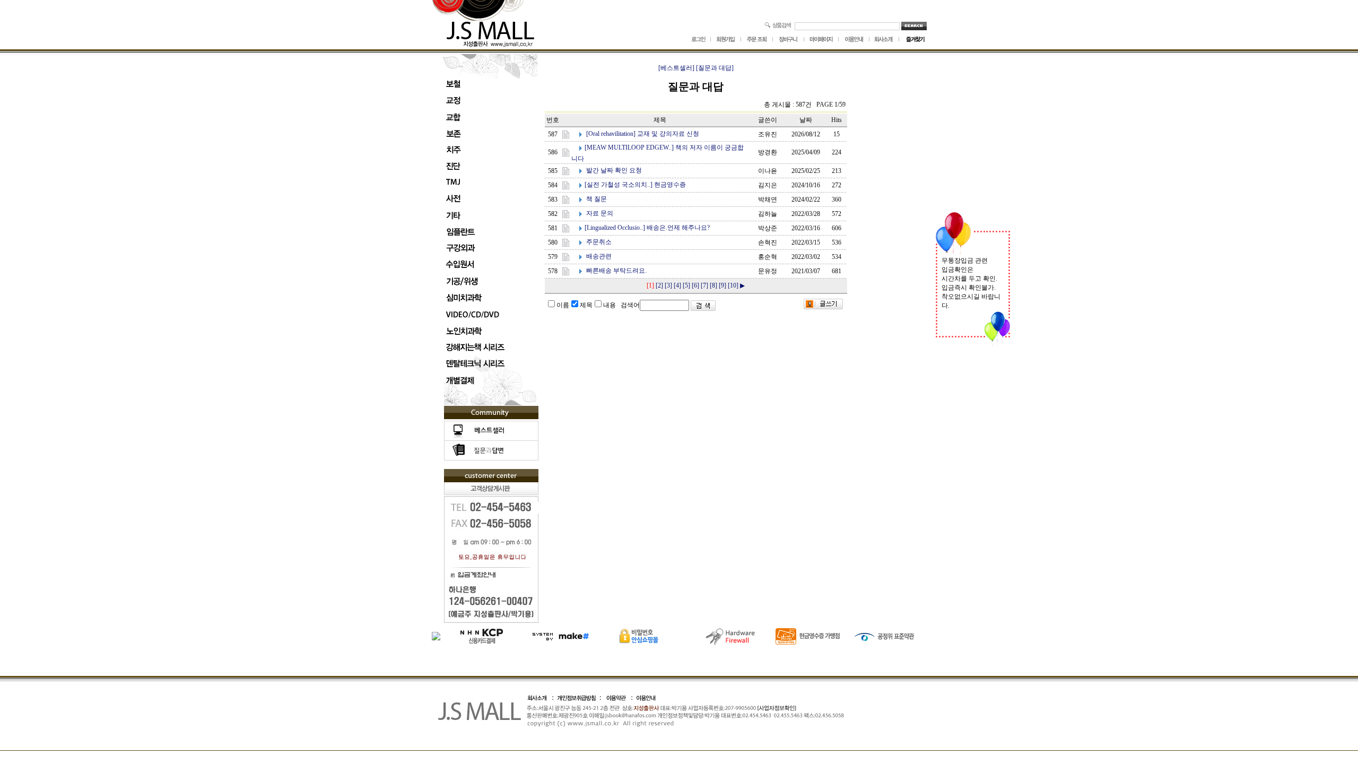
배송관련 (599, 256)
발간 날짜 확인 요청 (614, 170)
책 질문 (596, 199)
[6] (695, 285)
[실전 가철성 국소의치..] (618, 184)
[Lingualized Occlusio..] (615, 227)
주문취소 (599, 242)
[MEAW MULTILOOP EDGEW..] (629, 147)
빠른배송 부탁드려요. (616, 270)
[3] (668, 285)
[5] (686, 285)
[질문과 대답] (715, 68)
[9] (722, 285)
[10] (733, 285)
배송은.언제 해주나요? (678, 227)
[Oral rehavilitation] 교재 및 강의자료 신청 (642, 133)
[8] (713, 285)
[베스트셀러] (676, 68)
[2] (659, 285)
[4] (677, 285)
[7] (704, 285)
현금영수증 (670, 184)
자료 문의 (599, 213)
